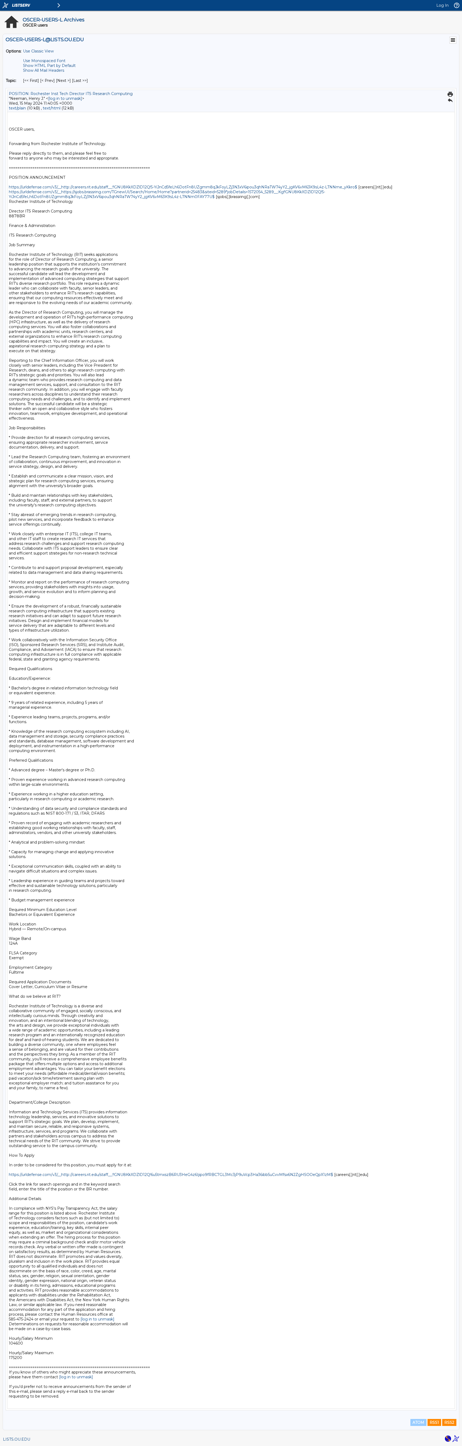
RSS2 (449, 1422)
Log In (442, 5)
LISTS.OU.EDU (16, 1439)
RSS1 (434, 1422)
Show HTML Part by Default (49, 65)
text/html (51, 108)
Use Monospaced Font (44, 60)
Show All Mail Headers (43, 70)
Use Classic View (38, 51)
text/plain (17, 108)
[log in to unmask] (65, 98)
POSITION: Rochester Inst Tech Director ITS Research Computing (71, 93)
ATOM (418, 1422)
